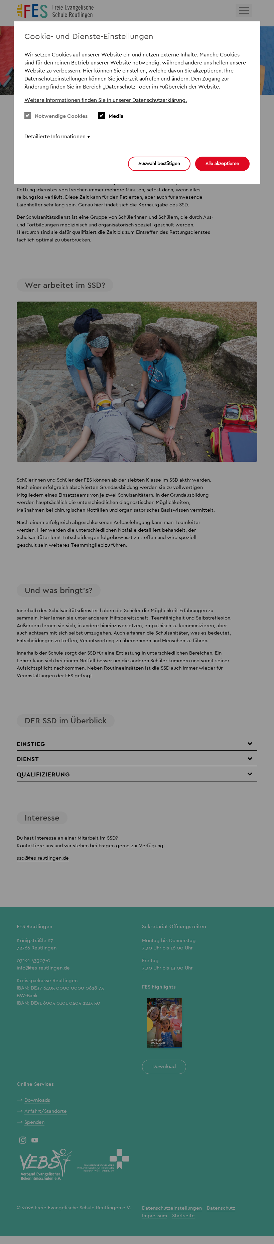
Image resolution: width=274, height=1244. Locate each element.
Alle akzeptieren (222, 163)
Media (116, 116)
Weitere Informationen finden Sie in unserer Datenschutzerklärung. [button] (105, 100)
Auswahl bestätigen (159, 163)
